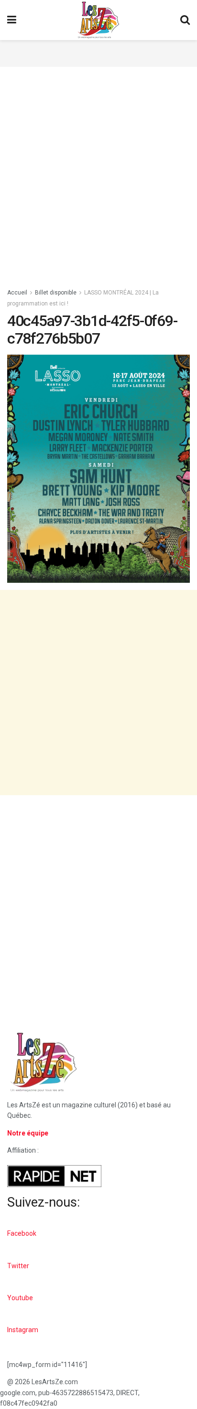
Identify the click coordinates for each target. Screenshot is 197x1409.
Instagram (22, 1330)
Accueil (17, 292)
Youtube (20, 1298)
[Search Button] (185, 20)
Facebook (21, 1233)
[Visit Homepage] (98, 20)
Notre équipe (27, 1133)
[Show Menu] (11, 20)
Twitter (18, 1266)
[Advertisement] (98, 52)
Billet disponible (56, 292)
